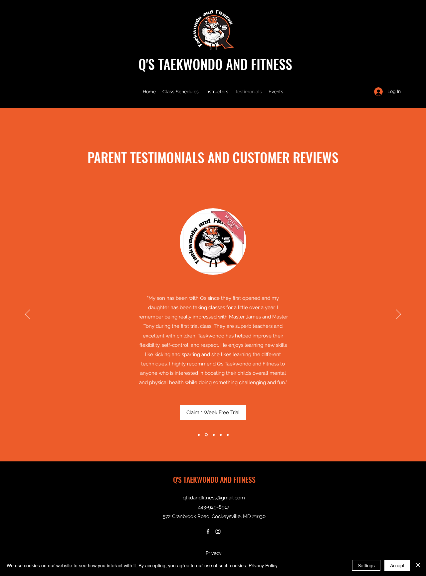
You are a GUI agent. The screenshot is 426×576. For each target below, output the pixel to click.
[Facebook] (208, 531)
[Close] (418, 565)
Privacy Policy (263, 565)
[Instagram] (218, 531)
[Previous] (27, 314)
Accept (397, 565)
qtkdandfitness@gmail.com (214, 498)
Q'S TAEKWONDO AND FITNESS (215, 64)
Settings (366, 565)
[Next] (398, 314)
